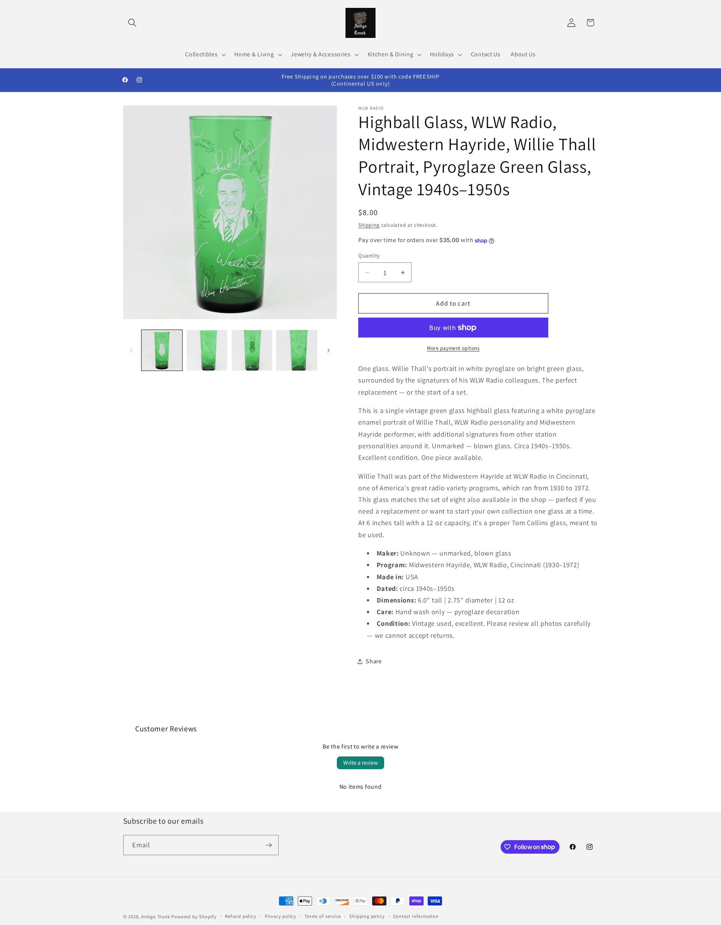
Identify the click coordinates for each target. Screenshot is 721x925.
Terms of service (323, 916)
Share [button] (374, 661)
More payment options (453, 348)
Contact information (416, 916)
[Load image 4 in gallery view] (296, 350)
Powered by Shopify (194, 916)
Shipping (368, 224)
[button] (132, 22)
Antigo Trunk (155, 916)
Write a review (360, 763)
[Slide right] (328, 350)
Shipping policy (367, 916)
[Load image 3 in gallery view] (252, 350)
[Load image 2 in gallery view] (207, 350)
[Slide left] (131, 350)
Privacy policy (280, 916)
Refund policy (240, 916)
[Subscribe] (268, 845)
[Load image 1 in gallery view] (162, 350)
